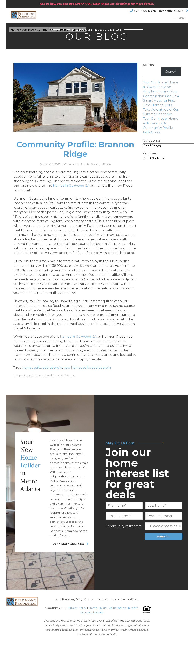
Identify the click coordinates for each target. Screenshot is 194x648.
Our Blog (28, 29)
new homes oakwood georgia (87, 367)
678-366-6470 (145, 11)
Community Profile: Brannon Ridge (87, 164)
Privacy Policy (77, 607)
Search (148, 65)
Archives (149, 153)
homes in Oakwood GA (71, 185)
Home (15, 29)
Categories (151, 140)
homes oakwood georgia (42, 367)
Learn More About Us (67, 544)
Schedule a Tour (171, 11)
